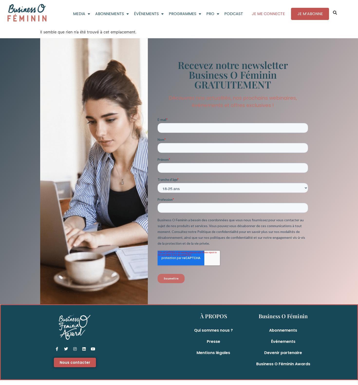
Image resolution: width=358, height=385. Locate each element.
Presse (213, 341)
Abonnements (283, 330)
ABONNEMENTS (109, 14)
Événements (283, 341)
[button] (335, 12)
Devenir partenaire (283, 353)
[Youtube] (93, 349)
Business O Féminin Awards (283, 364)
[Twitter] (66, 349)
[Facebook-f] (57, 349)
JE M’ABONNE (310, 14)
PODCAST (233, 14)
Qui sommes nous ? (213, 330)
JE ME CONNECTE (268, 14)
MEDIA (79, 14)
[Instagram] (75, 349)
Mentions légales (213, 353)
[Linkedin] (84, 349)
